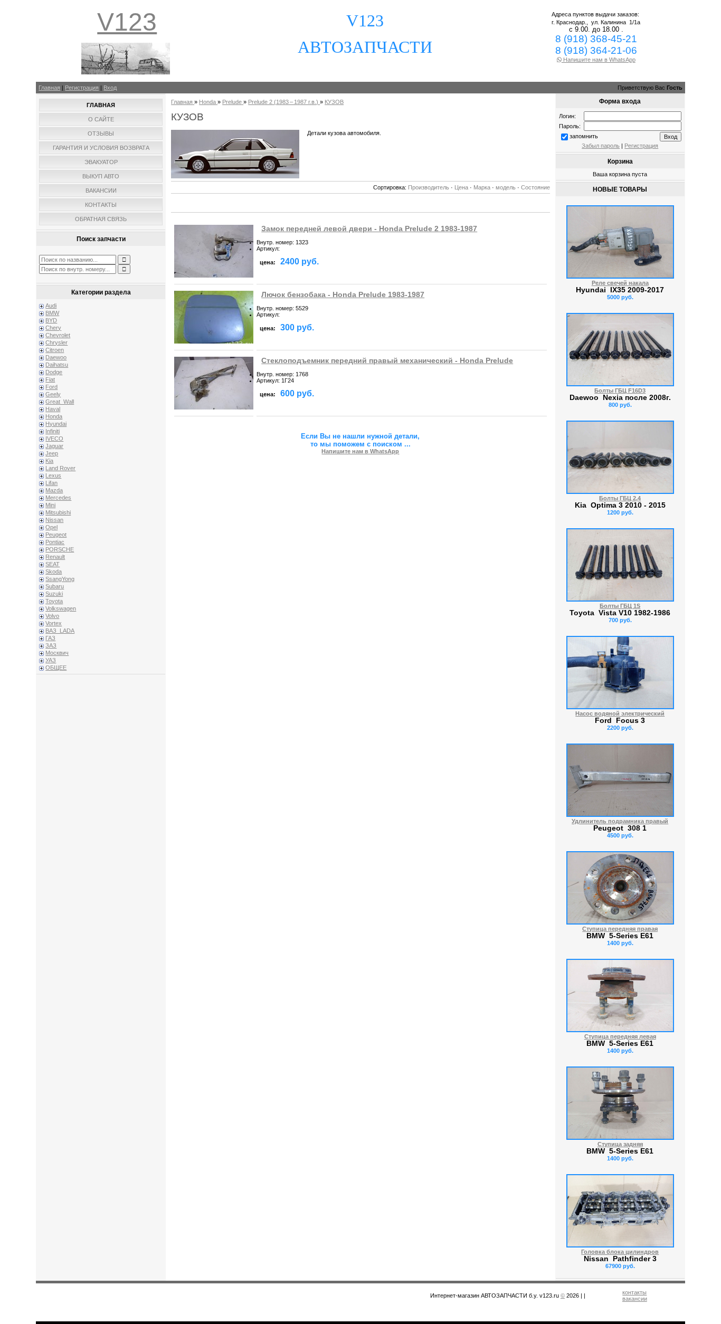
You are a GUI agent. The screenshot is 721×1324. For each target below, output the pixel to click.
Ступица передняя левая (620, 1036)
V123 (127, 22)
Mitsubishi (58, 512)
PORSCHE (59, 549)
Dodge (53, 372)
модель (506, 187)
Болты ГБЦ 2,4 (620, 498)
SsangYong (59, 579)
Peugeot (56, 534)
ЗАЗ (50, 645)
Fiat (50, 379)
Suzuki (54, 593)
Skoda (53, 571)
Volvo (52, 616)
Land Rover (60, 468)
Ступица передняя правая (620, 929)
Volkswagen (60, 608)
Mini (50, 505)
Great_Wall (59, 401)
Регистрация (82, 87)
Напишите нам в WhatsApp (598, 59)
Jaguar (54, 446)
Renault (55, 557)
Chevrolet (57, 335)
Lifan (51, 483)
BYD (51, 320)
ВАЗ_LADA (59, 630)
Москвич (57, 653)
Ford (51, 387)
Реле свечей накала (620, 283)
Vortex (53, 623)
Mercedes (58, 497)
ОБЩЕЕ (56, 667)
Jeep (51, 453)
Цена (461, 187)
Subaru (54, 586)
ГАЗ (50, 638)
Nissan (54, 520)
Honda (53, 416)
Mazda (54, 490)
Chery (53, 328)
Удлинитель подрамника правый (620, 821)
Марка (481, 187)
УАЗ (50, 660)
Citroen (54, 350)
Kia (49, 461)
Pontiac (54, 542)
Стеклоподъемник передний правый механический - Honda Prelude (387, 361)
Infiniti (52, 431)
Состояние (535, 187)
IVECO (54, 438)
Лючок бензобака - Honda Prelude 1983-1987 (342, 295)
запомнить (584, 136)
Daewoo (56, 357)
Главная (49, 87)
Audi (50, 305)
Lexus (53, 475)
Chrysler (56, 342)
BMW (52, 313)
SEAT (52, 564)
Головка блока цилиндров (620, 1252)
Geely (53, 394)
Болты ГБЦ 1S (620, 606)
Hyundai (56, 424)
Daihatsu (56, 364)
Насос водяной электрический (620, 713)
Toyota (54, 601)
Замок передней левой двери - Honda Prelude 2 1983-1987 (369, 229)
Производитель (428, 187)
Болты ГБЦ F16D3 (620, 390)
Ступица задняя (620, 1144)
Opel (51, 527)
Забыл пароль (601, 145)
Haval (52, 409)
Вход (110, 87)
